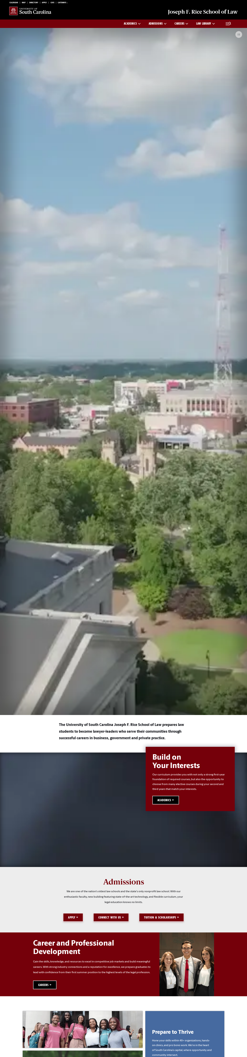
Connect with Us (109, 917)
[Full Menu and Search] (228, 24)
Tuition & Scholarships (160, 917)
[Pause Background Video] (239, 34)
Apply (44, 3)
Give (52, 3)
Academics (130, 23)
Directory (33, 3)
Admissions (156, 23)
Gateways (62, 3)
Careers (179, 23)
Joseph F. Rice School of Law (203, 12)
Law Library (203, 23)
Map (24, 3)
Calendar (13, 3)
